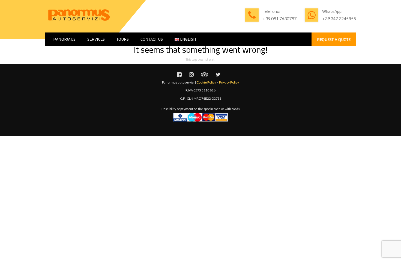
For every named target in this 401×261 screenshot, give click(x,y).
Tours (122, 39)
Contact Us (151, 39)
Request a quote (334, 39)
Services (96, 39)
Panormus (64, 39)
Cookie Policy (206, 82)
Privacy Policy (229, 82)
